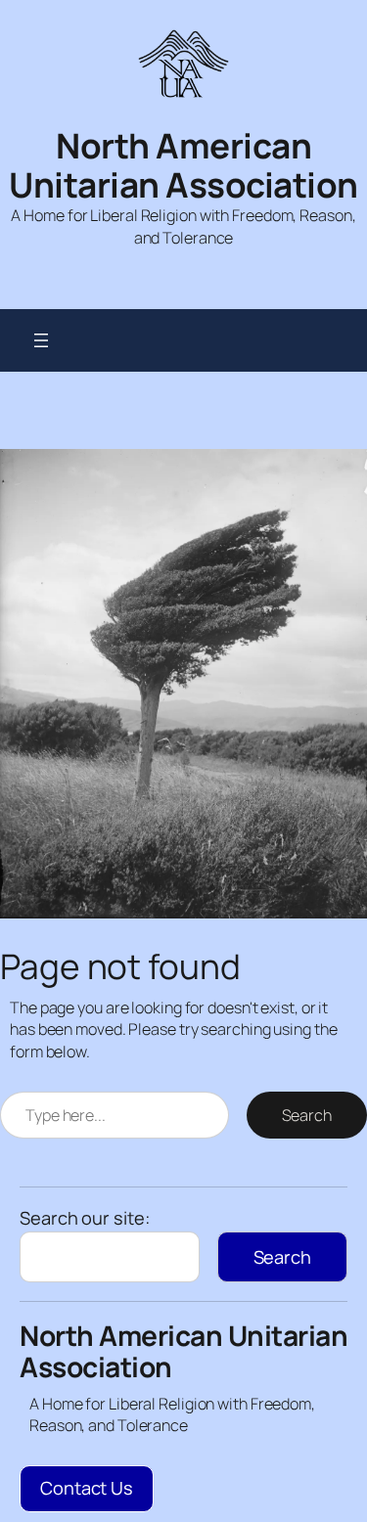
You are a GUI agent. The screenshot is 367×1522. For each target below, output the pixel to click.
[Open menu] (41, 340)
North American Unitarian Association (183, 165)
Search (307, 1115)
